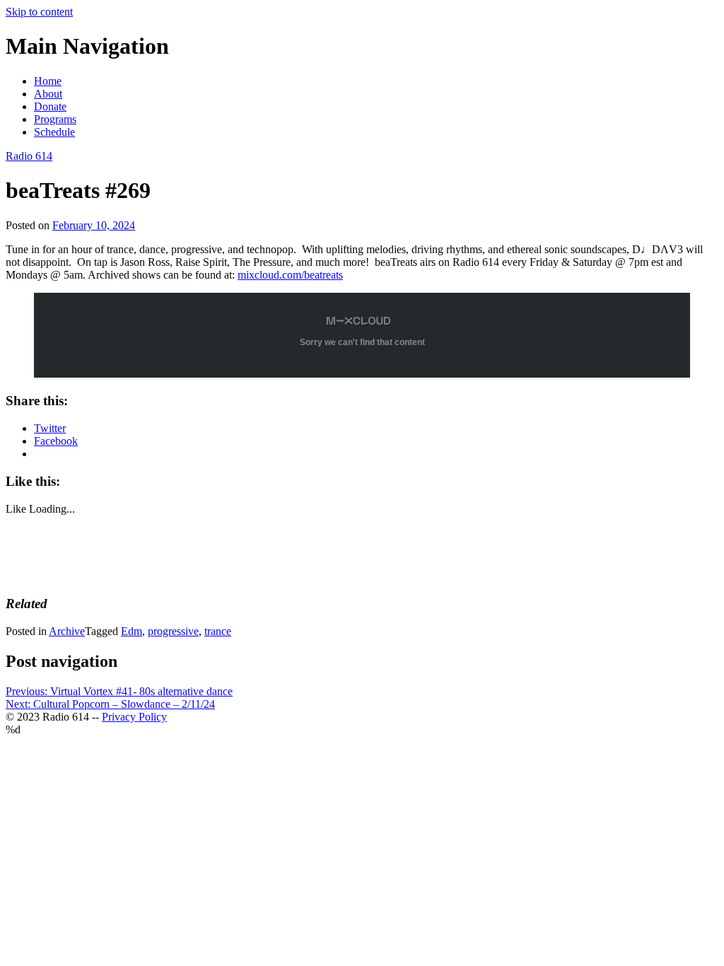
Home (48, 81)
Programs (55, 119)
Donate (50, 106)
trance (217, 631)
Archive (67, 631)
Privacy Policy (134, 717)
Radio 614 (29, 156)
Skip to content (39, 12)
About (48, 94)
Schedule (54, 132)
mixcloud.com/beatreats (290, 275)
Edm (131, 631)
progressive (173, 631)
